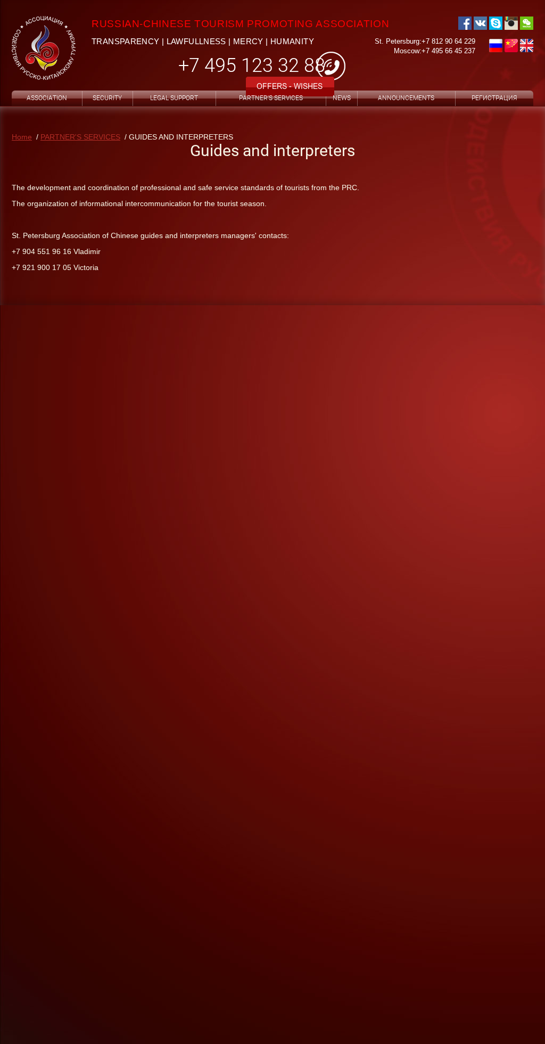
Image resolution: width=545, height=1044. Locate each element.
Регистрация (494, 98)
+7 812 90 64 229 (448, 41)
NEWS (342, 98)
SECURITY (107, 98)
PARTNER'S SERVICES (271, 98)
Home (22, 137)
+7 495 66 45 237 (448, 51)
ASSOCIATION (47, 98)
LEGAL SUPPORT (174, 98)
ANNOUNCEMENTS (406, 98)
